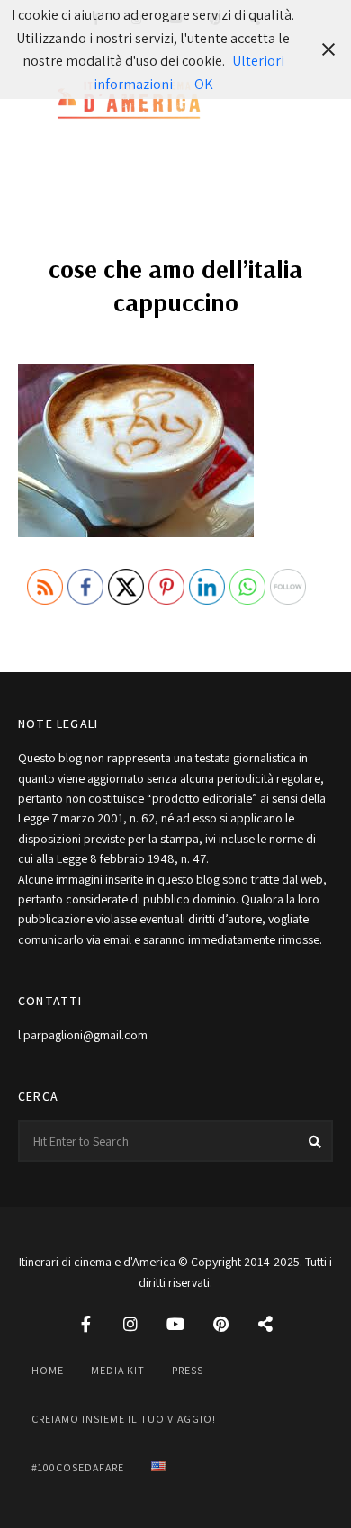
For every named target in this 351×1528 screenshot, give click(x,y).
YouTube (175, 1323)
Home (48, 1370)
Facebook (85, 1323)
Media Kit (118, 1370)
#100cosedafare (78, 1467)
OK (203, 84)
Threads (265, 1323)
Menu (315, 102)
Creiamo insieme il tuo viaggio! (124, 1418)
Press (187, 1370)
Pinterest (220, 1323)
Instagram (130, 1323)
